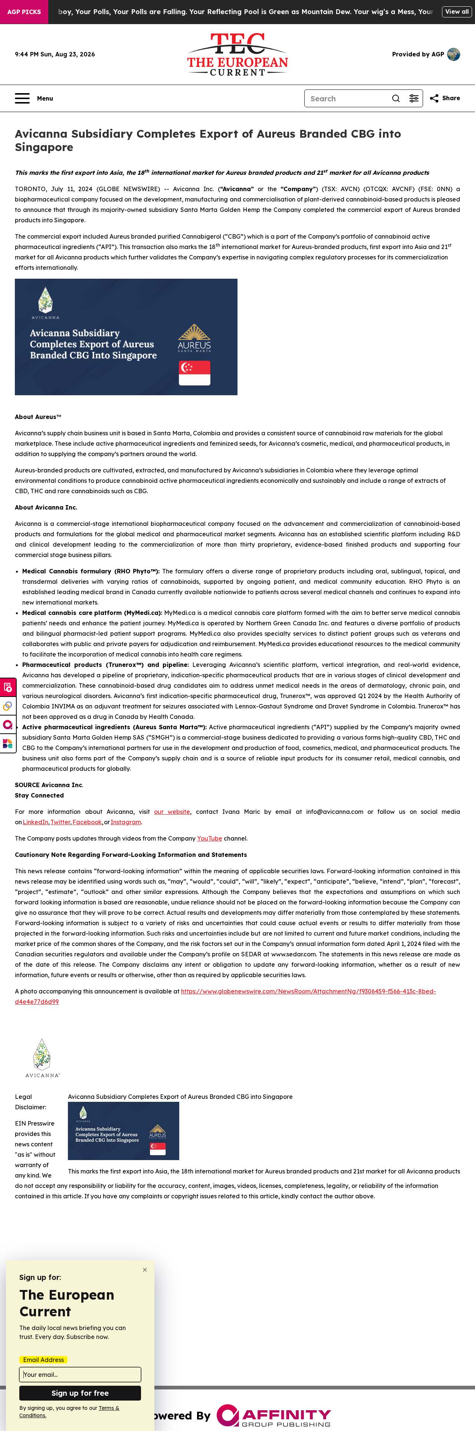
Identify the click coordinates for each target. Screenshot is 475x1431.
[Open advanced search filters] (414, 98)
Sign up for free (80, 1393)
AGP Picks (24, 12)
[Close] (144, 1269)
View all (457, 11)
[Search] (396, 98)
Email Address (43, 1359)
